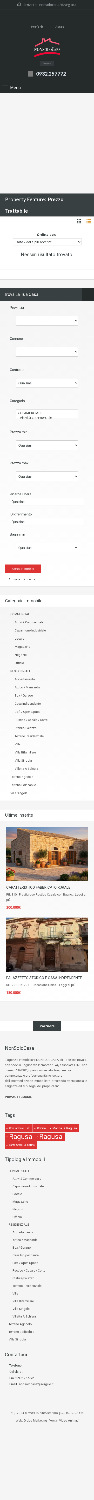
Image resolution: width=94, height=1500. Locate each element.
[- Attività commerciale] (47, 417)
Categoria (17, 401)
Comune (16, 339)
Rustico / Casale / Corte (31, 720)
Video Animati (69, 1420)
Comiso (41, 1128)
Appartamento (25, 679)
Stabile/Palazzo (26, 728)
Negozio (21, 655)
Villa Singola (23, 760)
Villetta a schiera (26, 768)
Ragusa (20, 1137)
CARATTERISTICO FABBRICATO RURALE (38, 887)
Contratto (17, 370)
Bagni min (17, 534)
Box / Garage (24, 695)
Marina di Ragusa (65, 1128)
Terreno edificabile (23, 785)
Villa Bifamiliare (25, 752)
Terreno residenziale (29, 736)
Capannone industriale (30, 630)
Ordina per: (46, 234)
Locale (19, 638)
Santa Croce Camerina (22, 1144)
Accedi (60, 27)
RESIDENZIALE (20, 671)
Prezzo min (18, 432)
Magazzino (22, 646)
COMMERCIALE (21, 614)
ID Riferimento (21, 514)
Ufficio (19, 663)
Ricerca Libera (20, 494)
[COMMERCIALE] (47, 412)
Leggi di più (67, 985)
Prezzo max (19, 463)
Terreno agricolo (22, 777)
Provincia (17, 308)
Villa (17, 744)
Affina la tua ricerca (21, 579)
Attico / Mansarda (27, 687)
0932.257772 (51, 74)
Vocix (53, 1420)
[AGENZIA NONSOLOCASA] (47, 48)
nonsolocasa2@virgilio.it (58, 4)
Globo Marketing (35, 1420)
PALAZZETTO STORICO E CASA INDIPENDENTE (44, 978)
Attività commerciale (29, 622)
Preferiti (37, 27)
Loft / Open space (27, 712)
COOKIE (26, 1097)
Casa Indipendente (28, 703)
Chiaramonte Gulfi (19, 1128)
